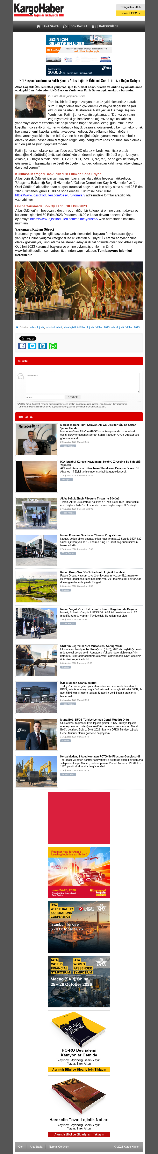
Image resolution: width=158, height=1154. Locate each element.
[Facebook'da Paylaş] (22, 346)
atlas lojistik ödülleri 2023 (125, 327)
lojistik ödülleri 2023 (98, 327)
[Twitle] (32, 346)
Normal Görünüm (59, 1146)
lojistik (40, 327)
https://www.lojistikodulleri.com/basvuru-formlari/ (50, 195)
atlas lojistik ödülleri (75, 327)
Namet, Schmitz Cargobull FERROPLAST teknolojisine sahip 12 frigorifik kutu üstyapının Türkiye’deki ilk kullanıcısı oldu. (98, 616)
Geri (20, 1146)
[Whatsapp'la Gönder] (53, 346)
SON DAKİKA (79, 26)
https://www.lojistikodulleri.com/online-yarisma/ (64, 219)
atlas (33, 327)
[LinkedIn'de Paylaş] (42, 346)
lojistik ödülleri (54, 327)
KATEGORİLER (108, 26)
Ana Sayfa (36, 1146)
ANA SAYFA (51, 26)
